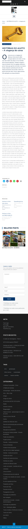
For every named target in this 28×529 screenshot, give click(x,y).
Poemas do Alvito (7, 489)
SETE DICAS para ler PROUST (10, 342)
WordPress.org (7, 328)
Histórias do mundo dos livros (10, 458)
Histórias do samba (8, 461)
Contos (5, 419)
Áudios (5, 404)
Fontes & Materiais (8, 445)
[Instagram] (11, 4)
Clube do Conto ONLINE (9, 416)
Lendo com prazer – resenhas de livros (12, 466)
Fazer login (6, 323)
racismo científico (14, 375)
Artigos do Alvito (7, 398)
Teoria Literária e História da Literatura (13, 510)
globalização (12, 369)
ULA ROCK (6, 515)
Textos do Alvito (7, 512)
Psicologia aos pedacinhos (9, 494)
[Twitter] (15, 4)
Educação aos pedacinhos (9, 429)
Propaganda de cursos (8, 492)
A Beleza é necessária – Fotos (10, 385)
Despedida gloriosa (18, 201)
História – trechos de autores (10, 453)
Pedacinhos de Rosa (8, 484)
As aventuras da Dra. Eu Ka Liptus (11, 401)
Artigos (5, 396)
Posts (5, 325)
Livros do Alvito (7, 471)
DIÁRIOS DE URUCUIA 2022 (10, 421)
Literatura (5, 469)
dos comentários (8, 327)
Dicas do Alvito (7, 427)
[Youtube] (13, 4)
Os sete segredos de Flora (9, 481)
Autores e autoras (7, 406)
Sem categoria (6, 497)
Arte (5, 369)
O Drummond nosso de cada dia (11, 474)
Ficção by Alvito (7, 439)
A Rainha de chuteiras (8, 388)
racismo (6, 375)
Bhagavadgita (6, 409)
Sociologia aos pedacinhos (9, 504)
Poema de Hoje (7, 486)
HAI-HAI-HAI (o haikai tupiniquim (11, 450)
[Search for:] (6, 2)
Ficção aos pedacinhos (8, 437)
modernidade (17, 372)
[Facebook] (17, 4)
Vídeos (5, 518)
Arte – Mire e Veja (7, 393)
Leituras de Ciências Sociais (10, 463)
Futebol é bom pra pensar (9, 447)
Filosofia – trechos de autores (10, 442)
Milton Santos (7, 372)
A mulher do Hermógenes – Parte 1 (12, 339)
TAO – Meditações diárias (9, 507)
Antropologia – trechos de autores (11, 390)
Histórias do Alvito (7, 455)
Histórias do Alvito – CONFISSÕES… (11, 246)
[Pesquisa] (24, 2)
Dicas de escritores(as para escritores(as (13, 424)
